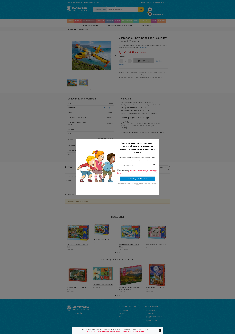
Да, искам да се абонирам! (137, 179)
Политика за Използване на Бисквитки (140, 172)
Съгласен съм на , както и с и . (137, 172)
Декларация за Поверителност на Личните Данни (128, 331)
